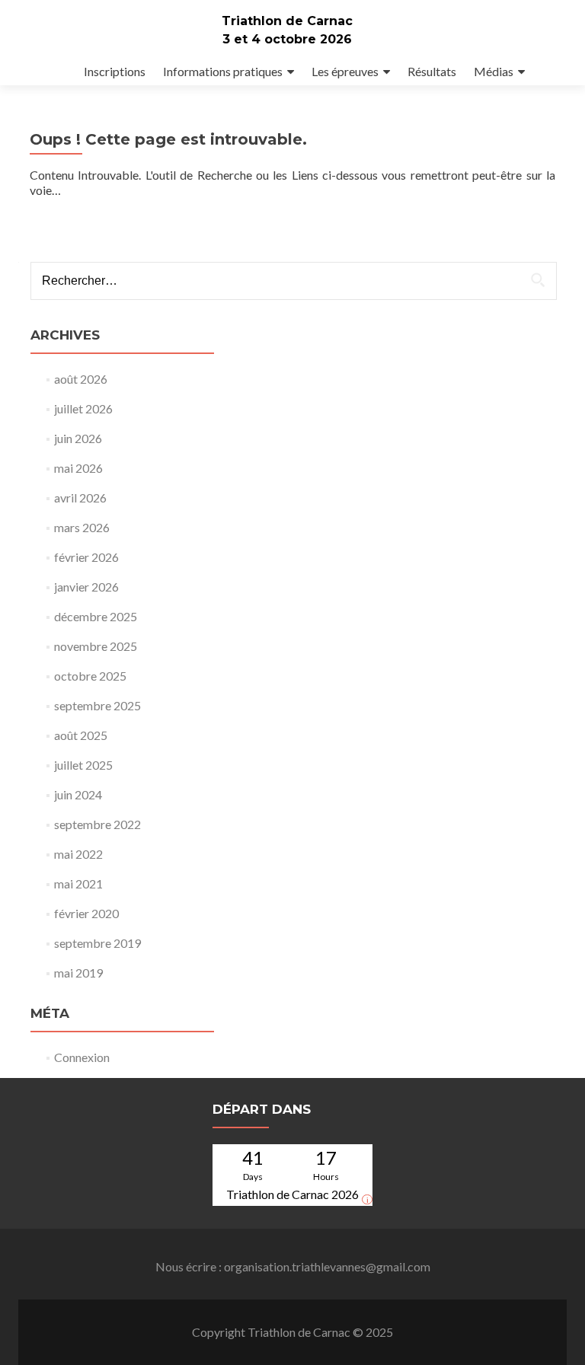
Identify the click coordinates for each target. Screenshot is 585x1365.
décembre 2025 (95, 616)
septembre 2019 (97, 943)
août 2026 (80, 379)
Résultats (432, 71)
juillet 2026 (83, 408)
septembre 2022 (97, 824)
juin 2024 (78, 794)
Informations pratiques (223, 71)
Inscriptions (114, 71)
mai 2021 (78, 883)
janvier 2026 (86, 586)
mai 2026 (78, 468)
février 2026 (86, 557)
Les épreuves (345, 71)
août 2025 (80, 735)
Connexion (82, 1057)
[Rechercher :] (292, 281)
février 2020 (86, 913)
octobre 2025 (90, 675)
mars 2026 (82, 527)
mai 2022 (78, 854)
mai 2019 (78, 972)
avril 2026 (80, 497)
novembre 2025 (95, 646)
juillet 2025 (83, 764)
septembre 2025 (97, 705)
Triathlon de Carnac (287, 21)
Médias (493, 71)
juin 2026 (78, 438)
